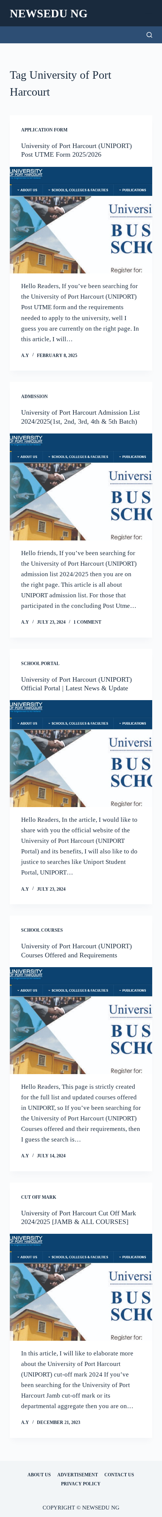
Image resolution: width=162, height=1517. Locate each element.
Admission (34, 396)
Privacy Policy (81, 1483)
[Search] (149, 35)
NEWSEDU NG (48, 13)
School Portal (40, 663)
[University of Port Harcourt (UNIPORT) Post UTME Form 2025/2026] (81, 220)
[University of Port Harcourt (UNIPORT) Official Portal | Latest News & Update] (81, 753)
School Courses (42, 930)
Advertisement (77, 1474)
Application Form (44, 130)
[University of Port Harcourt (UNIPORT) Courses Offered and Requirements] (81, 1020)
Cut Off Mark (38, 1197)
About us (39, 1474)
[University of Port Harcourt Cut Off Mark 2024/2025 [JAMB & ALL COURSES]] (81, 1287)
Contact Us (119, 1474)
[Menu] (148, 13)
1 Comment (87, 622)
